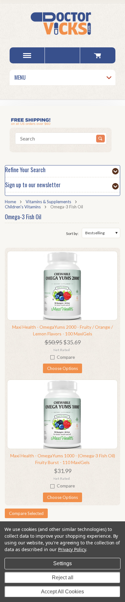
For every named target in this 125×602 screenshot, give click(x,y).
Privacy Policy (72, 549)
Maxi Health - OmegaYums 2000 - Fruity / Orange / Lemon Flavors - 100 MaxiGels (62, 330)
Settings (62, 563)
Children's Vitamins (23, 206)
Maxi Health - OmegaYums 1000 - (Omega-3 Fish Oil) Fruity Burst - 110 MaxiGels (62, 459)
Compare (66, 357)
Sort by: (72, 233)
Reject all (62, 577)
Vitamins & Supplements (48, 201)
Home (10, 201)
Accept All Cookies (62, 591)
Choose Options (62, 368)
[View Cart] (97, 55)
